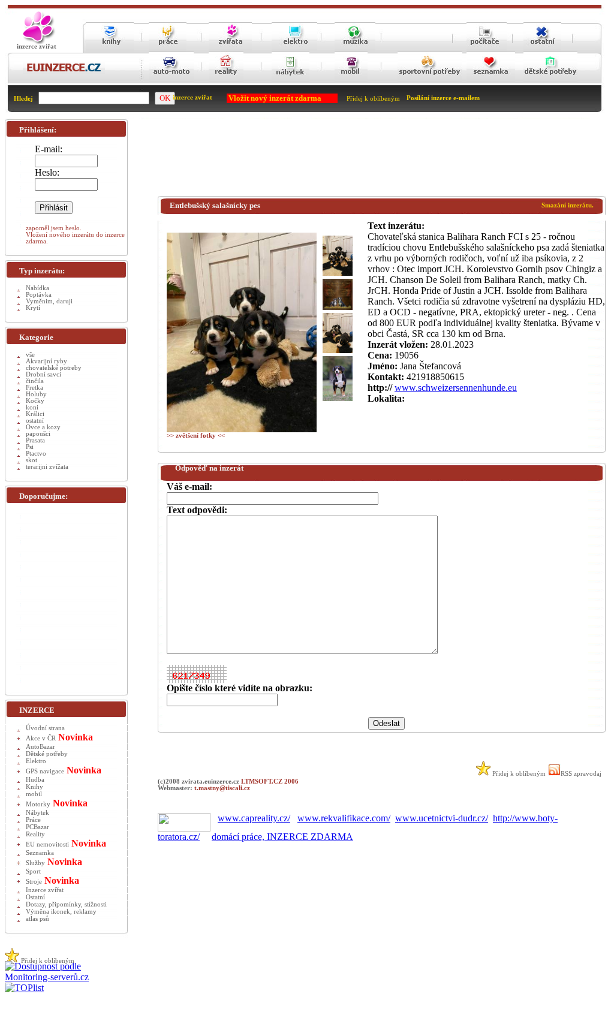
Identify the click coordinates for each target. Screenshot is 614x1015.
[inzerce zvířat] (230, 49)
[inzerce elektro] (294, 49)
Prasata (35, 440)
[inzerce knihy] (110, 49)
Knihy (34, 787)
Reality (35, 834)
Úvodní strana (45, 728)
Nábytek (37, 812)
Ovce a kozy (43, 427)
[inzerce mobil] (351, 81)
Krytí (33, 308)
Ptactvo (36, 453)
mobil (34, 794)
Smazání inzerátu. (567, 205)
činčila (35, 381)
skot (31, 460)
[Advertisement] (376, 160)
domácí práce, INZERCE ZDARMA (282, 837)
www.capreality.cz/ (254, 818)
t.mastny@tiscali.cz (222, 788)
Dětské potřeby (47, 754)
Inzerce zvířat (45, 890)
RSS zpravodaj (581, 773)
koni (32, 407)
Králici (35, 414)
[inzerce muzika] (355, 49)
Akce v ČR (41, 738)
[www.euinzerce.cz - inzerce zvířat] (36, 42)
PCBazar (37, 827)
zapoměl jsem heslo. (54, 228)
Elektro (36, 761)
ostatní (35, 420)
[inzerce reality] (226, 81)
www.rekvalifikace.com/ (343, 818)
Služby (35, 863)
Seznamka (40, 853)
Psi (30, 447)
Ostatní (35, 897)
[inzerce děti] (550, 81)
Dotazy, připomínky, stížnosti (66, 904)
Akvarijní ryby (46, 361)
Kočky (35, 400)
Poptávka (39, 294)
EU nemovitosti (47, 844)
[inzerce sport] (430, 81)
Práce (33, 820)
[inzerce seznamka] (490, 81)
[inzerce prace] (167, 49)
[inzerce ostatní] (542, 49)
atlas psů (37, 918)
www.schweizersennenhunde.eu (456, 387)
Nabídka (37, 288)
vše (30, 354)
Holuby (36, 394)
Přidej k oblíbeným (373, 98)
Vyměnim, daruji (49, 301)
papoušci (38, 433)
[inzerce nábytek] (290, 81)
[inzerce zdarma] (64, 72)
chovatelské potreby (54, 368)
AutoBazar (40, 746)
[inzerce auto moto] (171, 81)
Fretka (34, 387)
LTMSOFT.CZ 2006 (270, 781)
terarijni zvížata (47, 466)
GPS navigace (45, 771)
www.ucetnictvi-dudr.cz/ (441, 818)
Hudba (35, 779)
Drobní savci (43, 374)
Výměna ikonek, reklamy (61, 911)
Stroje (34, 881)
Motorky (38, 804)
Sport (33, 871)
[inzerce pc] (486, 49)
